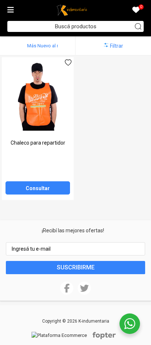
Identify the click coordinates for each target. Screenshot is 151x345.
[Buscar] (138, 26)
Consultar (38, 188)
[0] (136, 10)
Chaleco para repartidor (38, 143)
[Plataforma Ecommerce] (61, 335)
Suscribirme (76, 267)
